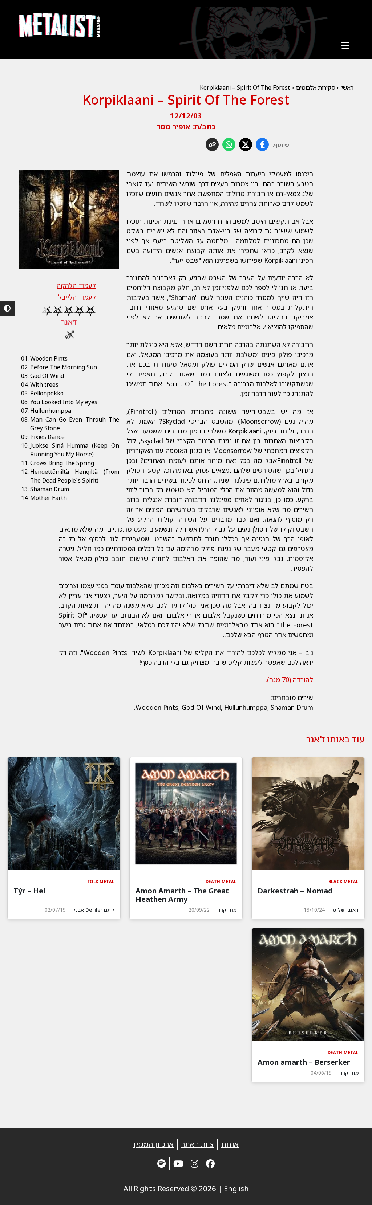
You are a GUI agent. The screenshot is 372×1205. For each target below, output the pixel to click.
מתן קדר (227, 909)
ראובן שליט (346, 909)
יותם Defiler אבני (94, 909)
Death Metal (221, 881)
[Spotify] (161, 1163)
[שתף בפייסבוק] (262, 144)
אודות (230, 1144)
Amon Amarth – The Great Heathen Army (182, 895)
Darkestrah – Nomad (295, 891)
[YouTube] (178, 1163)
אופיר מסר (173, 126)
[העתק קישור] (212, 144)
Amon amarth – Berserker (304, 1062)
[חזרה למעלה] (354, 1190)
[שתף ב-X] (245, 144)
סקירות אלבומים (315, 87)
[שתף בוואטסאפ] (228, 144)
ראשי (347, 87)
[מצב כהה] (7, 308)
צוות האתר (197, 1144)
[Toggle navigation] (345, 45)
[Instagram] (194, 1163)
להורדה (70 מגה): (289, 679)
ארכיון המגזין (153, 1144)
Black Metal (343, 881)
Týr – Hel (29, 891)
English (236, 1188)
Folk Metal (101, 881)
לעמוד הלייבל (77, 297)
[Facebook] (210, 1163)
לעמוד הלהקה (76, 285)
